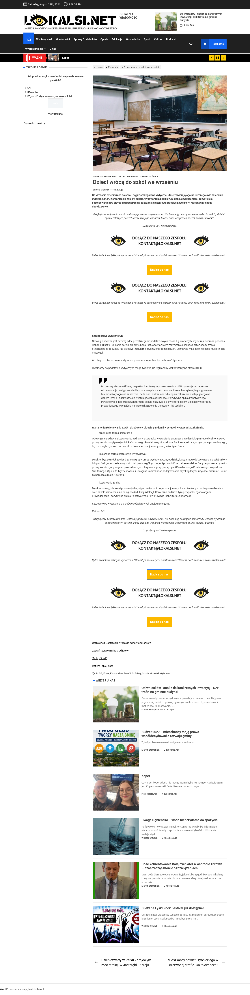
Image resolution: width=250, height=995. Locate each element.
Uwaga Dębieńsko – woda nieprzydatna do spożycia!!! (180, 820)
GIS (100, 673)
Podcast (171, 39)
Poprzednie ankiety (34, 123)
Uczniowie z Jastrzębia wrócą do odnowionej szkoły (121, 642)
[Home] (28, 39)
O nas (53, 48)
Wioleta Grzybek (101, 189)
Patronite (209, 218)
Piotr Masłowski (149, 794)
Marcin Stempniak (150, 709)
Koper (145, 776)
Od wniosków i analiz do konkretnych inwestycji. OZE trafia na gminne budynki (201, 17)
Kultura (158, 39)
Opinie (104, 39)
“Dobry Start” (99, 658)
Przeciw (33, 92)
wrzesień (154, 673)
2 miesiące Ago (169, 838)
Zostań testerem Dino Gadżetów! (110, 650)
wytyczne (164, 673)
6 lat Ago (118, 189)
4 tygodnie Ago (170, 794)
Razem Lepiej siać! (102, 665)
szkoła (145, 673)
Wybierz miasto (34, 48)
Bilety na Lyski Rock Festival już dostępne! (172, 908)
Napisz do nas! (159, 269)
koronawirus (116, 673)
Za (29, 88)
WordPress (6, 989)
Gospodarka (133, 39)
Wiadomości (63, 39)
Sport (147, 39)
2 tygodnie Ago (172, 750)
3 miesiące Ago (169, 926)
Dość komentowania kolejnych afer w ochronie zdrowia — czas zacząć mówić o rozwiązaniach (182, 866)
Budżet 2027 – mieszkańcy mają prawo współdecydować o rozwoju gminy (170, 734)
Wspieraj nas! (44, 39)
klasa (106, 673)
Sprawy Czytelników (85, 39)
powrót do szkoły (132, 673)
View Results (55, 113)
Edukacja (117, 39)
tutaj (166, 503)
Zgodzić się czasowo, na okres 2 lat (50, 96)
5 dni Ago (189, 25)
